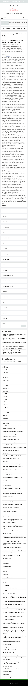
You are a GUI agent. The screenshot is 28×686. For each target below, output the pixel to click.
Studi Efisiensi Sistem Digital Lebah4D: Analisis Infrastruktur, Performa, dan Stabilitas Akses (12, 1)
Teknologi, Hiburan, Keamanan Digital (11, 668)
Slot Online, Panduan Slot (8, 619)
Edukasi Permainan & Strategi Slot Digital (12, 455)
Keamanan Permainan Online (9, 501)
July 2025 (5, 393)
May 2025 (5, 399)
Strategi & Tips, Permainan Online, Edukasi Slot (13, 627)
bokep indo (5, 297)
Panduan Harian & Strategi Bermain (10, 530)
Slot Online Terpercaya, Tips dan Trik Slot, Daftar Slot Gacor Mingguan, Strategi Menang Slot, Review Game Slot (14, 597)
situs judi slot (6, 563)
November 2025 (6, 383)
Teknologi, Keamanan (7, 671)
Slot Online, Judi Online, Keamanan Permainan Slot (14, 601)
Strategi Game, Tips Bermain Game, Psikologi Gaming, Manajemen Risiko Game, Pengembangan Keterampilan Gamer (14, 637)
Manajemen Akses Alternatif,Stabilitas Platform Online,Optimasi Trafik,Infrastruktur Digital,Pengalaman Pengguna (13, 521)
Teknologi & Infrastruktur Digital (9, 647)
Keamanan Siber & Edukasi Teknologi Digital (12, 504)
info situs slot (6, 482)
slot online (5, 313)
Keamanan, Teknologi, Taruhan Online (11, 507)
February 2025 (6, 407)
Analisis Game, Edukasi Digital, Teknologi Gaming (13, 431)
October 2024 (5, 418)
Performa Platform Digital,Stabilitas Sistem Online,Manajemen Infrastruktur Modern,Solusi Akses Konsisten (14, 543)
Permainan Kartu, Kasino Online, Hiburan (11, 555)
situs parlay (5, 307)
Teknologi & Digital (7, 644)
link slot (8, 56)
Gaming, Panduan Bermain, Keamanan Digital (12, 477)
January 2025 (5, 410)
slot (3, 232)
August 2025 (5, 391)
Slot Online (5, 590)
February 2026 (6, 375)
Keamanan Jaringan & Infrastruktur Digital (12, 499)
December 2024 (6, 412)
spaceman (5, 291)
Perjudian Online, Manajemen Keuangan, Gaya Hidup (14, 550)
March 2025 (5, 404)
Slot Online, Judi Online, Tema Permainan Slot (12, 604)
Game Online (5, 461)
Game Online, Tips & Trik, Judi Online (11, 469)
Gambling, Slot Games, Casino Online (11, 458)
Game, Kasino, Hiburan (8, 472)
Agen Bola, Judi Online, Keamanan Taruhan (12, 425)
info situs (5, 480)
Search (3, 323)
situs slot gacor (6, 238)
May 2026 (5, 369)
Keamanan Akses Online (8, 496)
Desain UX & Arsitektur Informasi (10, 444)
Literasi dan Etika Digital (8, 516)
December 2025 (6, 380)
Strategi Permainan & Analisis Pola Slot (11, 641)
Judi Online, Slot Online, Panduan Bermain (12, 488)
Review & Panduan (7, 558)
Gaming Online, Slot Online (8, 474)
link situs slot (6, 227)
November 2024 (6, 415)
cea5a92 (5, 44)
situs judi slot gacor (7, 566)
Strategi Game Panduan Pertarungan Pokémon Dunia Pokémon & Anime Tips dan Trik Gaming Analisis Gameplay (14, 632)
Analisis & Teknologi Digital (9, 428)
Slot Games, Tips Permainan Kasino (10, 588)
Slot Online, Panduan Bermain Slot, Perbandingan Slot (14, 609)
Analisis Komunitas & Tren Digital (10, 434)
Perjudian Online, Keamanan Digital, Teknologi (13, 547)
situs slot (5, 221)
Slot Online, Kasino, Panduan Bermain (11, 607)
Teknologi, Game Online (8, 666)
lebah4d (4, 514)
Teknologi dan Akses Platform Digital (11, 655)
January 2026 (5, 377)
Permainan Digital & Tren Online (9, 552)
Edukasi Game (6, 453)
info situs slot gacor (7, 485)
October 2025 (5, 385)
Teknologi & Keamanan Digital (9, 649)
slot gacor (5, 216)
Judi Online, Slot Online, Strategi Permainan (12, 491)
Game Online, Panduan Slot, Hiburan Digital (12, 464)
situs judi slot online (7, 569)
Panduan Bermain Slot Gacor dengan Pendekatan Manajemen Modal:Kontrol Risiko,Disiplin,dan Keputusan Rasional (13, 352)
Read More (4, 205)
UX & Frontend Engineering (8, 677)
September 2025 (6, 388)
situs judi (5, 561)
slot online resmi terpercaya (9, 593)
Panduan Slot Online (7, 533)
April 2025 (5, 402)
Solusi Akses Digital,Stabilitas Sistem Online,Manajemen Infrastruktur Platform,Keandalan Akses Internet (14, 623)
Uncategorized (6, 674)
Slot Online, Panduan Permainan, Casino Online (13, 616)
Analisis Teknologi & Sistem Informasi (11, 439)
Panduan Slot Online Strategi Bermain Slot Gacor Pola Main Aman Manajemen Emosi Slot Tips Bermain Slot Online (14, 538)
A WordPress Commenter (8, 361)
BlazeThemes (15, 683)
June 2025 (5, 396)
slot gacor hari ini (6, 259)
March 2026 (5, 372)
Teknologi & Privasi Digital (8, 652)
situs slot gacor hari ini (8, 275)
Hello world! (18, 361)
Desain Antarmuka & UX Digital (9, 442)
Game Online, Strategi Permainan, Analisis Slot (13, 466)
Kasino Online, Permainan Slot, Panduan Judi (12, 493)
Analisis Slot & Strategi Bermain (10, 436)
